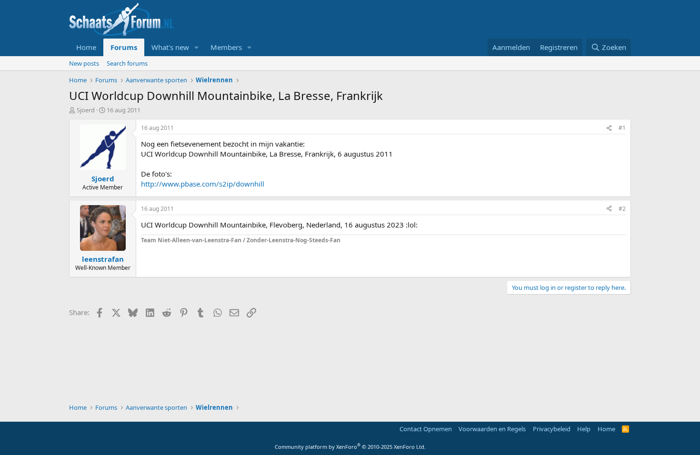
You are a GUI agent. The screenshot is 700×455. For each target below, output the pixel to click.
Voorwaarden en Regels (492, 429)
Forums (123, 47)
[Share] (609, 128)
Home (86, 47)
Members (226, 47)
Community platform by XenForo (350, 446)
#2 (622, 209)
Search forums (127, 63)
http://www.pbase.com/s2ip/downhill (202, 183)
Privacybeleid (551, 429)
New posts (84, 63)
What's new (170, 47)
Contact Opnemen (426, 429)
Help (583, 429)
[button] (196, 47)
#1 (622, 128)
